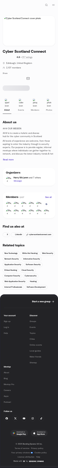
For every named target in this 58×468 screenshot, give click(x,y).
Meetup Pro (9, 384)
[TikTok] (41, 418)
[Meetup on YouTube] (24, 418)
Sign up (7, 321)
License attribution (26, 457)
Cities (32, 339)
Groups (33, 321)
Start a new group (41, 302)
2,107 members (13, 68)
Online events (36, 345)
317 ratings (27, 57)
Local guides (35, 351)
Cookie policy (41, 453)
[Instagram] (33, 418)
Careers (7, 390)
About (6, 373)
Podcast (7, 402)
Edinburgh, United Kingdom (19, 63)
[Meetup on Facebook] (7, 418)
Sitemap (33, 363)
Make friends (35, 357)
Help (6, 333)
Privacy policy (37, 448)
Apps (6, 396)
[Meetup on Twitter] (15, 418)
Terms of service (22, 448)
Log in (6, 327)
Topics (33, 333)
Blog (6, 378)
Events (33, 327)
